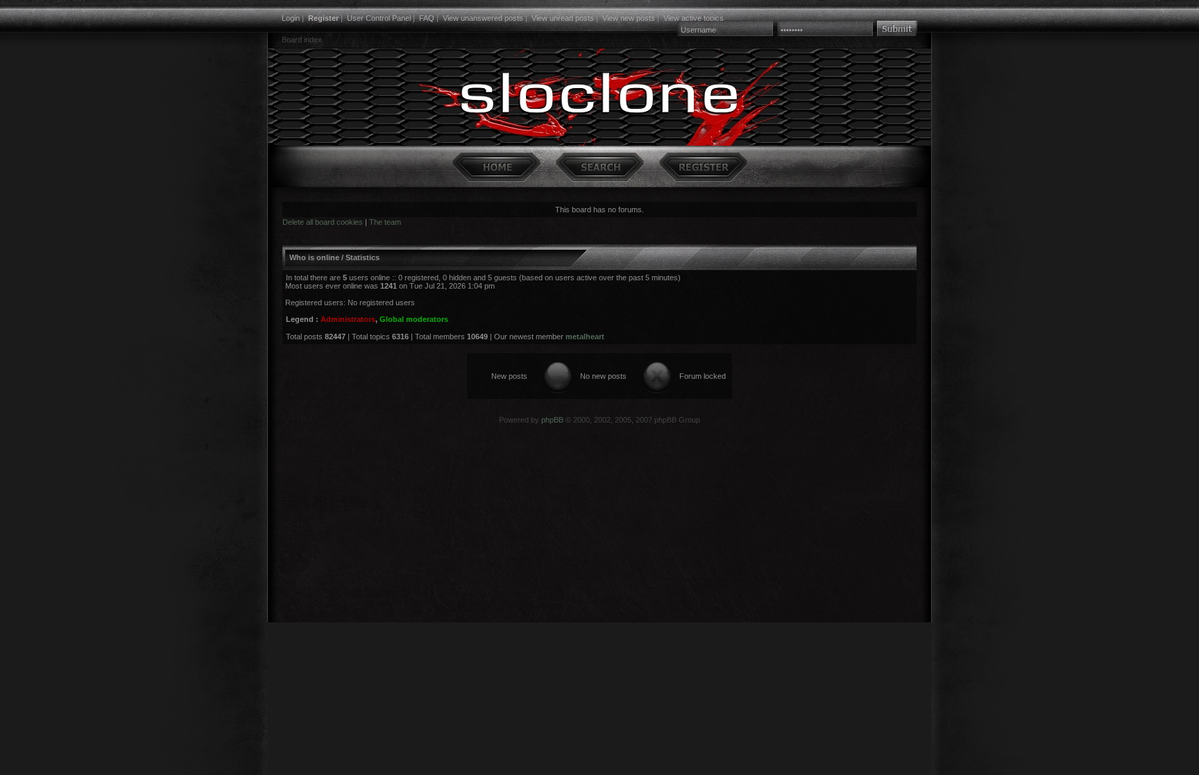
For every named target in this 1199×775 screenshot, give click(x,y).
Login (291, 18)
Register (323, 18)
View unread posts (563, 18)
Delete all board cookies (322, 222)
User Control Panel (379, 18)
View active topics (693, 18)
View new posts (628, 18)
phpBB (552, 420)
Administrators (348, 319)
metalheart (585, 336)
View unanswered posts (483, 18)
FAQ (426, 18)
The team (385, 222)
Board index (302, 39)
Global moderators (414, 319)
